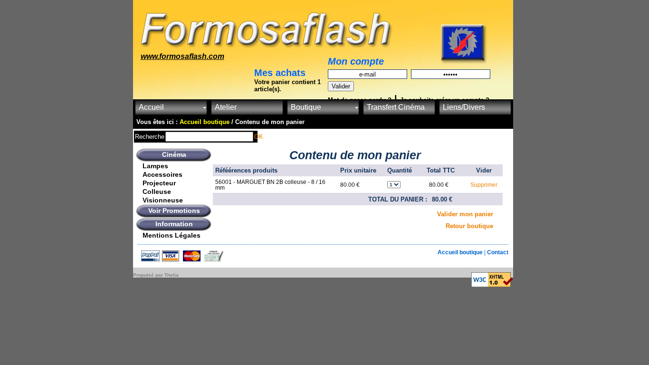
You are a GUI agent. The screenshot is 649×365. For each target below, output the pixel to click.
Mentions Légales (171, 235)
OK (258, 136)
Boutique (306, 107)
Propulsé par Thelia (156, 275)
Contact (497, 252)
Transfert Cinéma (396, 107)
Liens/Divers (464, 107)
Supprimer (483, 185)
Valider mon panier (465, 214)
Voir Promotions (174, 210)
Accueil (151, 107)
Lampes (155, 166)
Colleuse (157, 191)
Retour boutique (469, 226)
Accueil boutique (461, 252)
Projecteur (159, 183)
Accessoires (162, 174)
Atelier (226, 107)
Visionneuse (163, 200)
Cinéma (174, 154)
